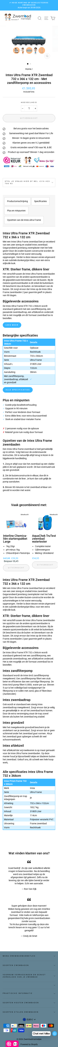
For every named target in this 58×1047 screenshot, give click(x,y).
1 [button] (28, 64)
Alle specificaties (18, 390)
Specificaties (40, 201)
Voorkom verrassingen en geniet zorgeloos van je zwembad (24, 976)
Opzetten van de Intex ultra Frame (24, 220)
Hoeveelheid (29, 102)
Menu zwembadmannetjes (19, 956)
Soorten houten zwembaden (21, 1003)
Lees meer (12, 325)
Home (28, 69)
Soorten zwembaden (16, 965)
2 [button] (31, 64)
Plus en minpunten (16, 210)
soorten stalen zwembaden (21, 1012)
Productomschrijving (17, 201)
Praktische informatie (18, 993)
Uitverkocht (16, 568)
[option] (29, 5)
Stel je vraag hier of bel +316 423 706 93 (27, 182)
